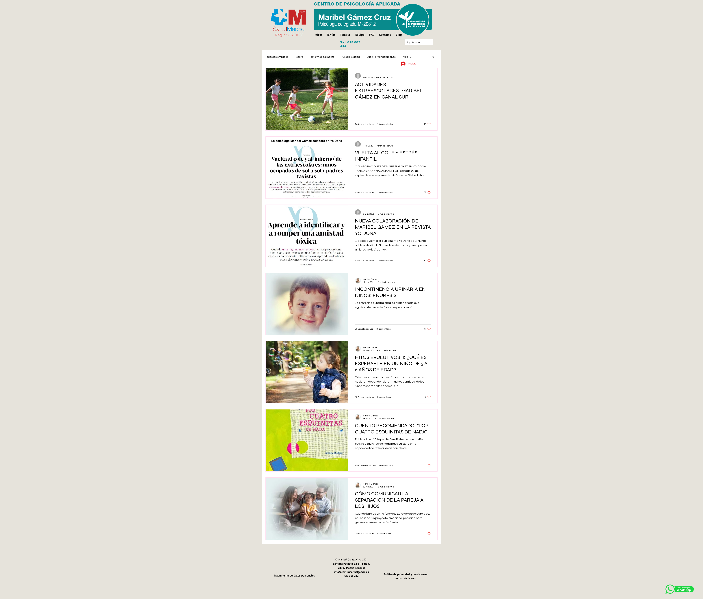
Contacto (385, 34)
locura (299, 57)
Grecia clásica (351, 57)
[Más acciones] (430, 76)
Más (405, 57)
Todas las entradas (276, 57)
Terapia (345, 34)
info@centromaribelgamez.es (351, 571)
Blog (399, 34)
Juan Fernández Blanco (381, 57)
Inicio (319, 34)
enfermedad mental (322, 57)
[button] (433, 58)
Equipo (360, 34)
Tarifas (331, 34)
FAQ (371, 34)
